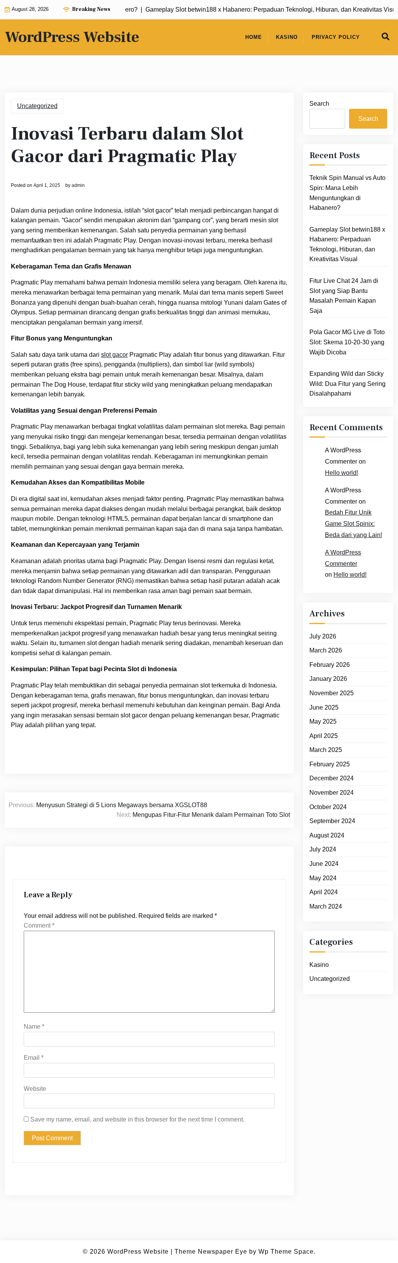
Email (34, 1057)
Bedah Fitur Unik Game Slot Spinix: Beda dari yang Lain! (353, 523)
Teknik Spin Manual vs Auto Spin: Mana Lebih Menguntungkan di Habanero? (347, 192)
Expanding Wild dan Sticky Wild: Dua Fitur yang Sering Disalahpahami (347, 383)
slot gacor (114, 354)
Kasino (287, 37)
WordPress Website (72, 37)
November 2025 (331, 693)
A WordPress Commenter (343, 558)
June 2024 (324, 863)
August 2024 (326, 835)
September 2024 (332, 821)
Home (253, 37)
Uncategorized (37, 106)
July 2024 (322, 849)
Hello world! (341, 472)
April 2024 (323, 892)
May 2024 (323, 878)
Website (35, 1088)
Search (319, 103)
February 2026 (329, 664)
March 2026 (325, 650)
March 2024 (325, 906)
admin (78, 185)
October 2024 (328, 807)
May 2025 (323, 721)
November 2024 (331, 792)
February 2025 (329, 764)
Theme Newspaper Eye (211, 1251)
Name (34, 1026)
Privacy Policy (336, 37)
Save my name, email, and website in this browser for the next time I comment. (137, 1119)
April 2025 (323, 736)
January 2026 (328, 678)
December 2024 (331, 778)
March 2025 (325, 750)
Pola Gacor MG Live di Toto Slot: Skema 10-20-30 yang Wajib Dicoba (347, 342)
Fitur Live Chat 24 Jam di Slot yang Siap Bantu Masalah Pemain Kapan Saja (343, 295)
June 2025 (324, 707)
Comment (39, 925)
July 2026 (322, 636)
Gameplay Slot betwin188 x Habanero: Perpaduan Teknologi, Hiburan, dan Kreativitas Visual (347, 244)
